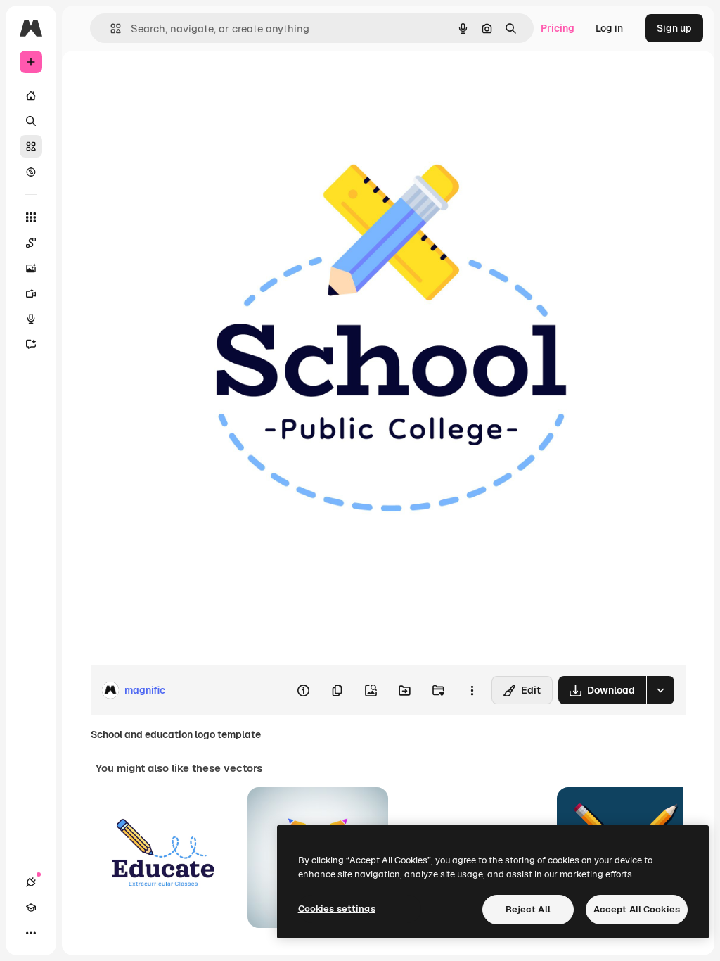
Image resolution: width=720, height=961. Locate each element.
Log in (609, 28)
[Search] (31, 121)
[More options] (472, 690)
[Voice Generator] (31, 318)
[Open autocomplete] (110, 28)
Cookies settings (336, 909)
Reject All (528, 909)
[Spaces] (31, 242)
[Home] (31, 95)
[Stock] (31, 146)
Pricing (557, 28)
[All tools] (31, 217)
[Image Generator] (31, 268)
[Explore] (31, 171)
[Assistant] (31, 344)
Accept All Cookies (636, 909)
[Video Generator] (31, 293)
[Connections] (31, 882)
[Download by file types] (660, 690)
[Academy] (31, 907)
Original (180, 82)
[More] (31, 933)
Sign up (674, 28)
